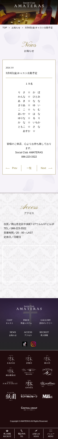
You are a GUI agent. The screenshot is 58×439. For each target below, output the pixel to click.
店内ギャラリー (45, 321)
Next (43, 168)
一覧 (29, 168)
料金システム (26, 321)
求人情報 (7, 435)
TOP (4, 27)
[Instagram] (33, 344)
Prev (14, 168)
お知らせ (36, 435)
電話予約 (21, 435)
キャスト (9, 321)
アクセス (28, 333)
